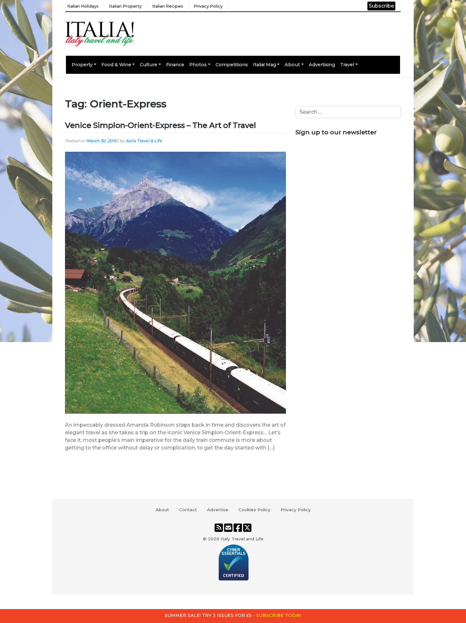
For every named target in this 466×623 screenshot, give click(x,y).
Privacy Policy (208, 6)
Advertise (217, 509)
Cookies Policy (254, 509)
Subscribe (381, 6)
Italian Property (125, 6)
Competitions (232, 64)
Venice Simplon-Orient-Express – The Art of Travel (160, 125)
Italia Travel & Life (144, 140)
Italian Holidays (83, 6)
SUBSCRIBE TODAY (278, 615)
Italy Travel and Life (242, 538)
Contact (188, 509)
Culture (148, 64)
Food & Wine (116, 64)
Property (82, 64)
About (292, 64)
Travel (347, 64)
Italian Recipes (167, 6)
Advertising (322, 64)
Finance (175, 64)
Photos (198, 64)
